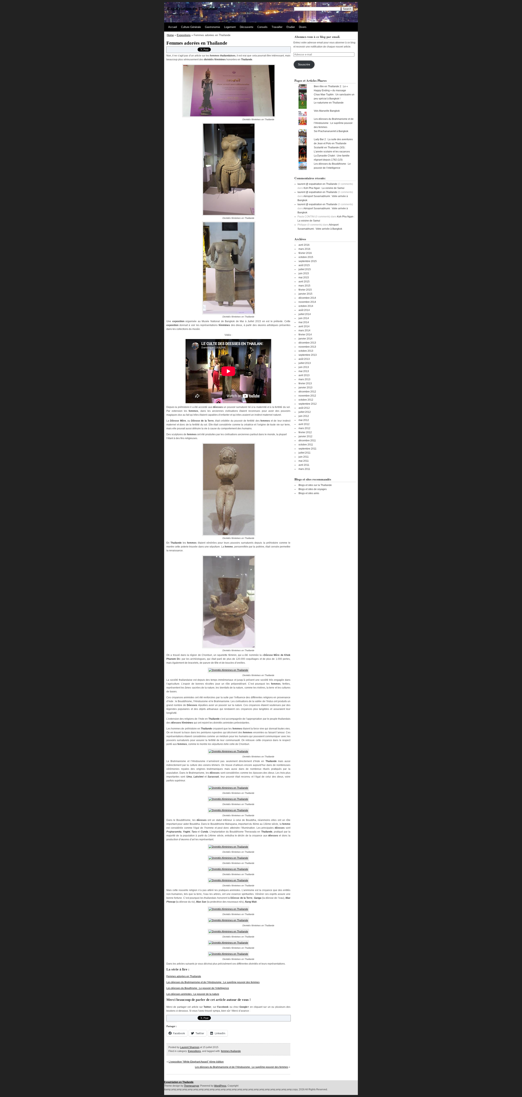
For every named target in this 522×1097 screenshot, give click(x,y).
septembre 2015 (308, 261)
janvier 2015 (305, 293)
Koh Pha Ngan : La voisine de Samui (324, 188)
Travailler (277, 27)
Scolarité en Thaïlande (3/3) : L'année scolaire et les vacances (332, 149)
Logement (230, 27)
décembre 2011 (307, 440)
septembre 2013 (308, 355)
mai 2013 (304, 371)
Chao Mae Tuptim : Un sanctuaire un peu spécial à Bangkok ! (334, 96)
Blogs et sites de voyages (313, 489)
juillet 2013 (305, 363)
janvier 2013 (305, 387)
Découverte (246, 27)
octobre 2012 (306, 399)
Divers (302, 27)
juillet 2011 (305, 452)
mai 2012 (304, 420)
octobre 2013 (306, 350)
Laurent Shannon (189, 1047)
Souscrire (304, 64)
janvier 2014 (305, 338)
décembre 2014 (307, 297)
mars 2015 (304, 285)
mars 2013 (304, 379)
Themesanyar (191, 1085)
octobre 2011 (306, 444)
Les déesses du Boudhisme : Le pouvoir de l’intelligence (197, 988)
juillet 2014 (305, 314)
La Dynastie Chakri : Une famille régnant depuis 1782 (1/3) (331, 157)
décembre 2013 (307, 342)
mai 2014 (304, 322)
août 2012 (304, 407)
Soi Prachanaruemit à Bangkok (331, 131)
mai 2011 (304, 460)
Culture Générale (191, 27)
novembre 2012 (307, 395)
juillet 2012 (305, 412)
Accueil (172, 27)
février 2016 (305, 253)
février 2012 (305, 432)
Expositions (184, 35)
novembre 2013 (307, 346)
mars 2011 (304, 469)
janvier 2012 (305, 436)
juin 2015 (304, 273)
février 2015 (305, 289)
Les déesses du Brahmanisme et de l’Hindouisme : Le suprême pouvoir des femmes (213, 982)
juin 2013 (304, 367)
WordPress (220, 1085)
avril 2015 (304, 281)
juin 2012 (304, 416)
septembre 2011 (307, 448)
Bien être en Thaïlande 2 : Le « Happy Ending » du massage (331, 88)
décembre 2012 (307, 391)
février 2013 (305, 383)
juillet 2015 (305, 269)
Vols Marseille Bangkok (327, 110)
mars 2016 (304, 249)
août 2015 (304, 265)
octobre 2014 (306, 306)
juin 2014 (304, 318)
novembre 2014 (307, 302)
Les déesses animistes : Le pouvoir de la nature (192, 994)
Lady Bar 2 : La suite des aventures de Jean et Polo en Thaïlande (333, 141)
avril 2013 (304, 375)
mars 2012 (304, 428)
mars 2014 (304, 330)
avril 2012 (304, 424)
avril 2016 (304, 244)
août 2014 (304, 310)
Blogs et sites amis (309, 493)
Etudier (290, 27)
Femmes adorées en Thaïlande (183, 976)
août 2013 (304, 359)
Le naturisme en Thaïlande (329, 102)
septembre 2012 (308, 403)
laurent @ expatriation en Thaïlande (317, 184)
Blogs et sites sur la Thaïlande (315, 485)
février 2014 (305, 334)
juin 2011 (304, 456)
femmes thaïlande (231, 1051)
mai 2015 (304, 277)
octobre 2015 (306, 257)
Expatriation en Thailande (192, 8)
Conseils (262, 27)
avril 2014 (304, 326)
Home (170, 35)
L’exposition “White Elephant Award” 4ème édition (196, 1061)
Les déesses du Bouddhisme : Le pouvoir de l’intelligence (332, 165)
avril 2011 (304, 465)
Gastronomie (212, 27)
